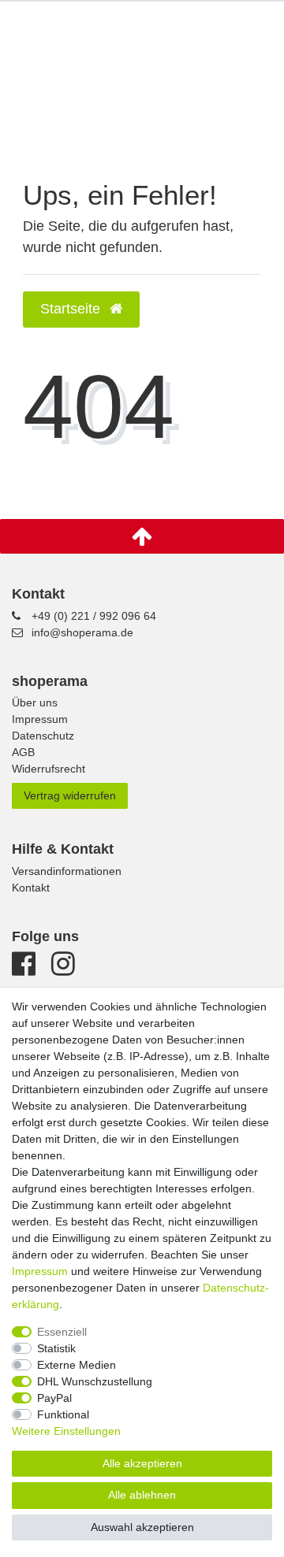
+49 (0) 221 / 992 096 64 (94, 616)
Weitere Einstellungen (66, 1431)
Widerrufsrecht (48, 768)
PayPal (54, 1398)
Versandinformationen (66, 871)
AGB (23, 752)
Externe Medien (76, 1365)
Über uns (35, 702)
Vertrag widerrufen (70, 795)
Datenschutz (43, 735)
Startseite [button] (72, 309)
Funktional (63, 1414)
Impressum (40, 719)
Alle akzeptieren (142, 1463)
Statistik (56, 1348)
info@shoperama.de (82, 632)
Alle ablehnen (142, 1494)
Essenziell (62, 1331)
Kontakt (31, 887)
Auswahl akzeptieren (142, 1527)
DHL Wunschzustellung (94, 1381)
